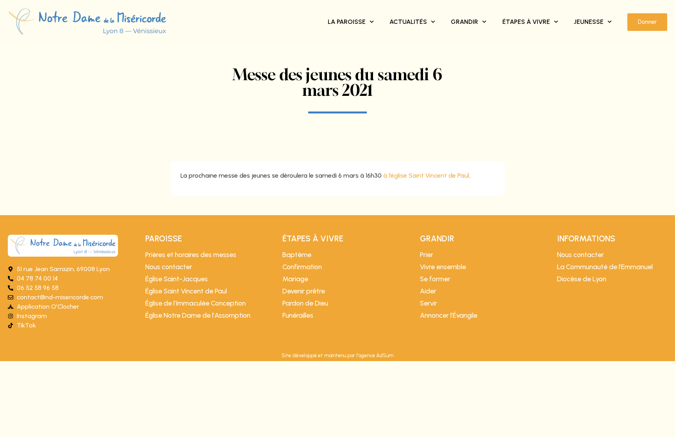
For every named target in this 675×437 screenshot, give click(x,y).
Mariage (295, 279)
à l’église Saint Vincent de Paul (426, 175)
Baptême (296, 255)
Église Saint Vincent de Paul (186, 291)
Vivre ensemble (443, 267)
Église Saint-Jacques (176, 279)
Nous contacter (168, 267)
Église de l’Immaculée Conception (195, 303)
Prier (426, 255)
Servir (428, 303)
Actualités (408, 21)
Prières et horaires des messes (190, 255)
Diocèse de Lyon (581, 279)
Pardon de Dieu (305, 303)
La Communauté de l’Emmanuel (605, 267)
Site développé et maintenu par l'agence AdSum (337, 355)
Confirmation (302, 267)
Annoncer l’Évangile (448, 315)
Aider (428, 291)
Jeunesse (589, 21)
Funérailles (297, 315)
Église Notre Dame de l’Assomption (197, 315)
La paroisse (347, 21)
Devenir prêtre (303, 291)
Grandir (464, 21)
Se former (435, 279)
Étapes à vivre (526, 21)
